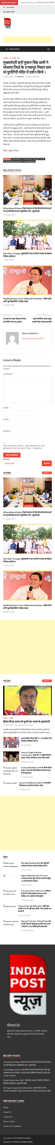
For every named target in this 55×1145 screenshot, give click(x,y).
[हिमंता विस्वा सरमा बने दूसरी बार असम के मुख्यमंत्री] (27, 687)
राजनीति (14, 58)
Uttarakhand (29, 161)
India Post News (24, 1138)
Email (6, 419)
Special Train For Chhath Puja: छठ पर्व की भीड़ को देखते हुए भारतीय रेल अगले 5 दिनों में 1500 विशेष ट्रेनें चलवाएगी (36, 924)
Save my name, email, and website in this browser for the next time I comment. (24, 447)
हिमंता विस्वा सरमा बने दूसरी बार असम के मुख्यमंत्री (26, 721)
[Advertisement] (29, 40)
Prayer (36, 159)
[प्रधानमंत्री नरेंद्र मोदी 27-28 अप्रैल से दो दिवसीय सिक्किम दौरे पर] (11, 738)
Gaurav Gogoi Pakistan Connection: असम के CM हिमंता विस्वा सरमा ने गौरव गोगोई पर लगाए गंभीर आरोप (36, 755)
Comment (8, 374)
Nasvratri (27, 159)
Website (7, 431)
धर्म (10, 58)
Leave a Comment (32, 77)
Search (6, 459)
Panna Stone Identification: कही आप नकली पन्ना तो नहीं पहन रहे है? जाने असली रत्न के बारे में (34, 908)
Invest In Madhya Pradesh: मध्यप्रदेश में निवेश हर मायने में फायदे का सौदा (35, 784)
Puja (43, 159)
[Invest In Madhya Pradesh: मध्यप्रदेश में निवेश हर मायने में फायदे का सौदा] (10, 783)
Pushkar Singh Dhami (13, 161)
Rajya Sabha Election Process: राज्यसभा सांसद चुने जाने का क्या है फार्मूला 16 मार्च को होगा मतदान (36, 878)
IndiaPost (20, 77)
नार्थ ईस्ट (5, 718)
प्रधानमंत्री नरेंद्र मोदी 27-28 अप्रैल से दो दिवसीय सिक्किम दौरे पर (36, 739)
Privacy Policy (9, 1121)
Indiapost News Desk (25, 725)
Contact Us (7, 1117)
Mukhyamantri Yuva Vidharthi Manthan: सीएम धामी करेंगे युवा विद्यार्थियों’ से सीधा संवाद (27, 300)
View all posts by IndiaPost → (34, 338)
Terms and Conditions (12, 1126)
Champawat (17, 159)
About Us (7, 1112)
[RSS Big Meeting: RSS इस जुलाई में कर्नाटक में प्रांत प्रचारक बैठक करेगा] (11, 863)
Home (5, 1107)
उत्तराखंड (5, 58)
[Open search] (49, 49)
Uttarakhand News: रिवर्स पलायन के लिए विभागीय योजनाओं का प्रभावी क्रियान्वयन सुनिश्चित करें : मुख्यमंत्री (27, 209)
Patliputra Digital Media (22, 1142)
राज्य (18, 58)
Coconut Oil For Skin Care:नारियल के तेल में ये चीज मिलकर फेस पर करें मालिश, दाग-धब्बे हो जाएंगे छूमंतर (36, 893)
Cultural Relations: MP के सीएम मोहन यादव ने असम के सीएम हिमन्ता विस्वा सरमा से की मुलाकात (36, 770)
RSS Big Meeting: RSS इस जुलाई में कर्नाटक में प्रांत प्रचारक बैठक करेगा (35, 864)
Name (6, 408)
